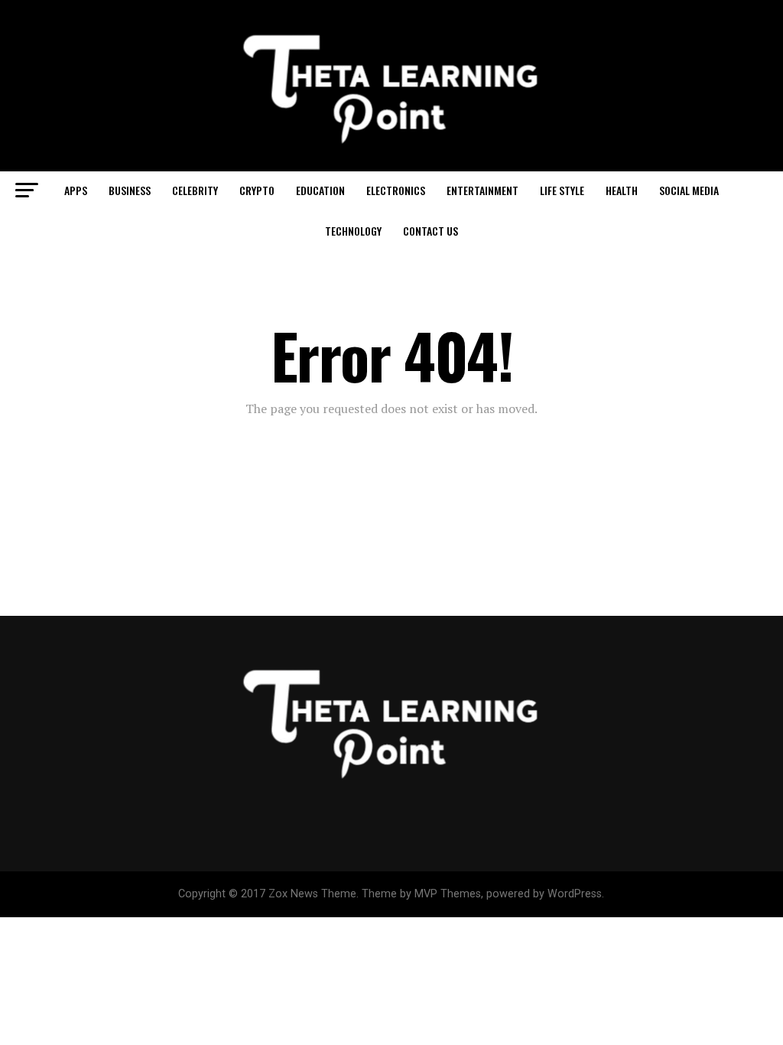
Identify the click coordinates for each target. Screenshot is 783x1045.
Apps (75, 190)
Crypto (257, 190)
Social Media (689, 190)
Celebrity (195, 190)
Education (320, 190)
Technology (353, 231)
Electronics (395, 190)
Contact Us (430, 231)
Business (130, 190)
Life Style (562, 190)
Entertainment (482, 190)
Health (622, 190)
